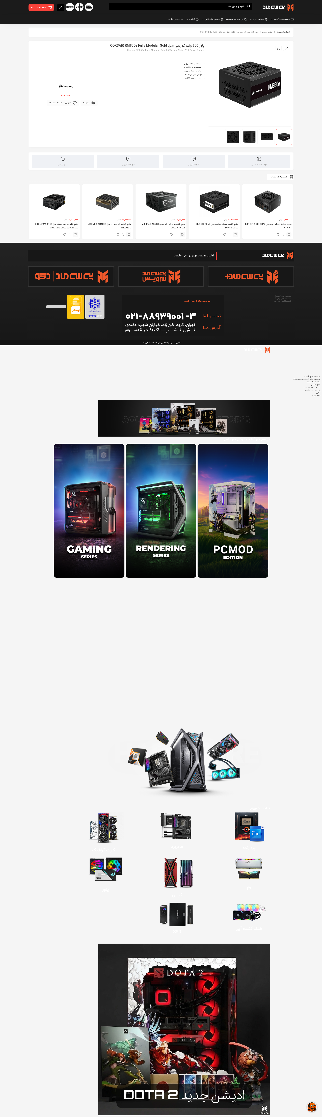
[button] (288, 234)
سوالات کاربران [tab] (128, 164)
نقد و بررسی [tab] (63, 164)
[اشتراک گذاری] (279, 48)
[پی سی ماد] (278, 7)
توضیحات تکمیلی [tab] (259, 164)
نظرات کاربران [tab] (193, 164)
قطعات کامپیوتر (283, 32)
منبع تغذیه (267, 32)
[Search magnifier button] (249, 6)
